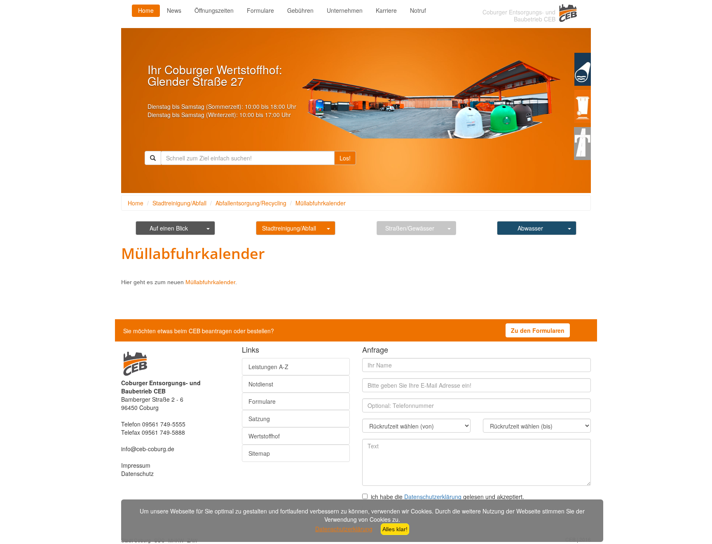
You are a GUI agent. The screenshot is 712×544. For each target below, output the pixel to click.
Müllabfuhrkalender (320, 203)
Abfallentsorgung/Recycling (250, 203)
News (174, 10)
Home (146, 10)
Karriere (386, 10)
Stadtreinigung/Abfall (179, 203)
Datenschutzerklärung (432, 496)
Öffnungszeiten (214, 10)
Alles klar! (395, 529)
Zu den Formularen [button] (537, 330)
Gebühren (300, 10)
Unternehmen (345, 10)
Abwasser (530, 228)
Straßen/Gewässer (409, 228)
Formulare (260, 10)
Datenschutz (137, 473)
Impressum (135, 465)
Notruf (418, 10)
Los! (345, 158)
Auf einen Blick (169, 228)
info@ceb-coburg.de (147, 449)
